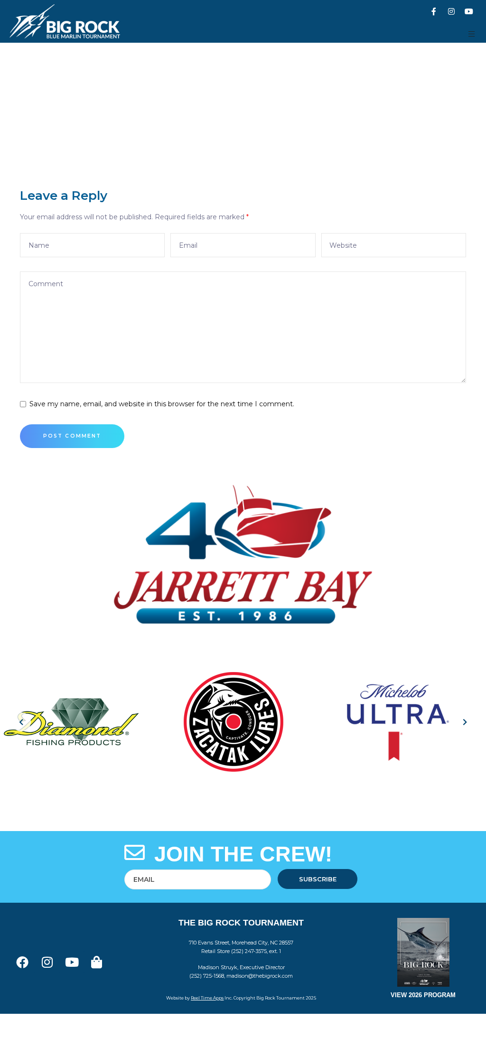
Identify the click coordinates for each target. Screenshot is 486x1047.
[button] (472, 33)
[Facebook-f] (433, 11)
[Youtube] (469, 11)
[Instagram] (451, 11)
